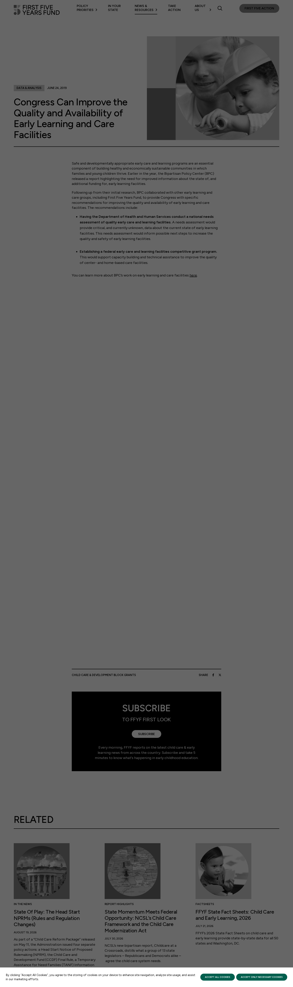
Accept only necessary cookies (262, 977)
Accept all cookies (217, 977)
